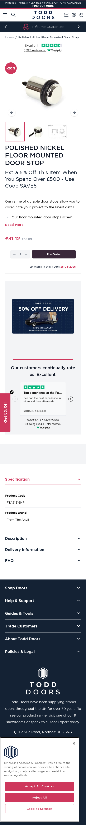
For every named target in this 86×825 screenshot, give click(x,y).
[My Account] (74, 15)
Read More (14, 225)
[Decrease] (14, 254)
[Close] (73, 743)
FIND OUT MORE (43, 6)
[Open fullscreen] (43, 90)
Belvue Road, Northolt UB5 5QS (45, 732)
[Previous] (6, 26)
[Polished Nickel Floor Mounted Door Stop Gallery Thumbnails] (36, 131)
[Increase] (26, 254)
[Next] (79, 26)
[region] (39, 779)
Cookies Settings (40, 808)
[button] (5, 412)
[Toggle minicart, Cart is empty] (81, 15)
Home (9, 37)
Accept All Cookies (39, 786)
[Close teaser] (12, 392)
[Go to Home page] (43, 14)
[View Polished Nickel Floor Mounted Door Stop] (15, 131)
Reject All (39, 797)
